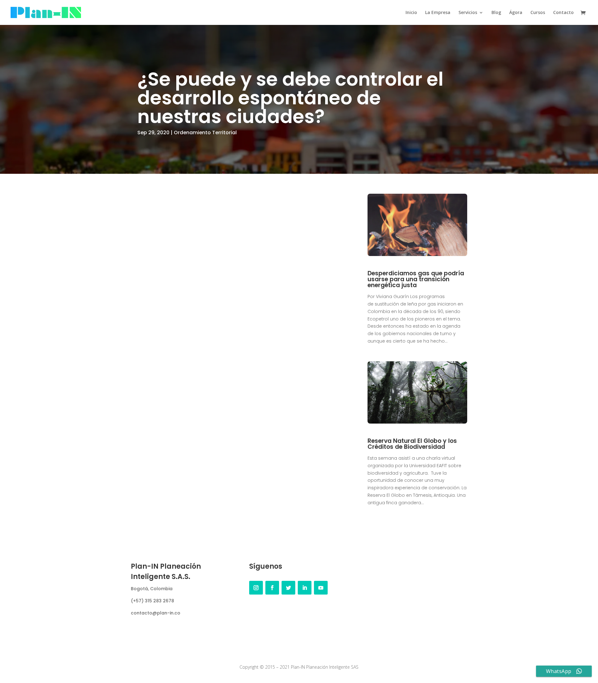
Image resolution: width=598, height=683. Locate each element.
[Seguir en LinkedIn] (304, 588)
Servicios (467, 12)
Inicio (411, 12)
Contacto (563, 12)
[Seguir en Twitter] (288, 588)
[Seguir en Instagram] (256, 588)
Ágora (515, 12)
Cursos (537, 12)
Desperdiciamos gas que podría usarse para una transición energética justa (416, 279)
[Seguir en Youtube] (321, 588)
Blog (496, 12)
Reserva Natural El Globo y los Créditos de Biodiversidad (412, 444)
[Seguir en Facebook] (272, 588)
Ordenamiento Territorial (205, 132)
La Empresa (437, 12)
